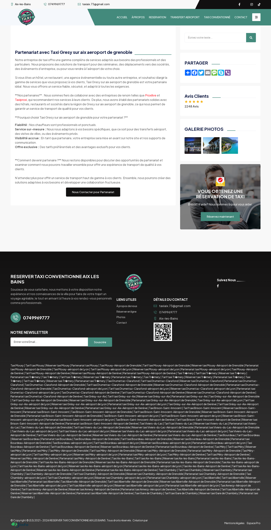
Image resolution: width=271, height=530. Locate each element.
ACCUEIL (122, 17)
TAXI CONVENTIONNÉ (217, 17)
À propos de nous (127, 306)
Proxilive (150, 95)
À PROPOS (138, 17)
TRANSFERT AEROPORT (185, 17)
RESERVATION (157, 17)
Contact (122, 322)
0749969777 (168, 312)
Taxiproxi (21, 100)
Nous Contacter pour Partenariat (93, 192)
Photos (121, 317)
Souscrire (100, 342)
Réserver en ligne (126, 311)
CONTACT (240, 17)
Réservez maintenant (220, 216)
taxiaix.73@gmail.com (174, 306)
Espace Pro (253, 523)
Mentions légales (234, 523)
